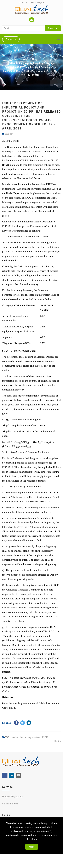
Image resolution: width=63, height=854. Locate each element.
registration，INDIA (38, 737)
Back (57, 741)
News (35, 59)
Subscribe (52, 28)
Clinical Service (10, 803)
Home (26, 59)
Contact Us (22, 2)
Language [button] (37, 2)
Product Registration (12, 796)
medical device (19, 737)
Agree (31, 847)
